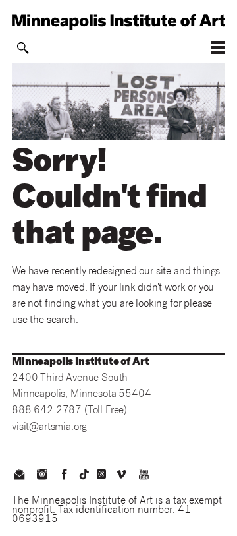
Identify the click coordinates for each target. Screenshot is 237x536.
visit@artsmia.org (49, 427)
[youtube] (144, 476)
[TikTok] (84, 474)
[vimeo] (121, 476)
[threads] (101, 474)
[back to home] (118, 22)
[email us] (19, 476)
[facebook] (64, 476)
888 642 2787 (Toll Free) (69, 411)
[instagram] (41, 476)
